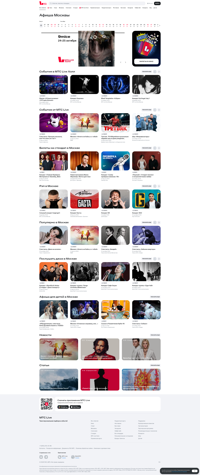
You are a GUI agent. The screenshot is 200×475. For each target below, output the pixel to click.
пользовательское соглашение (179, 471)
